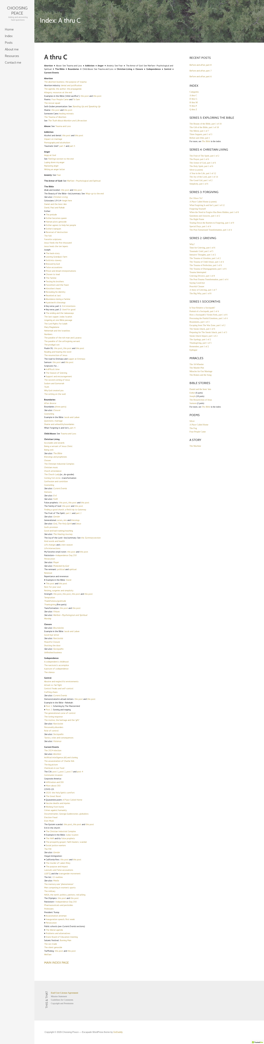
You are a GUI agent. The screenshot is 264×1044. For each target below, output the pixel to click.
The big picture (51, 764)
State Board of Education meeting (62, 936)
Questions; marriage (53, 420)
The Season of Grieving (56, 372)
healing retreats (66, 113)
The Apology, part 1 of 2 (200, 339)
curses (59, 520)
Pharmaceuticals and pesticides (58, 905)
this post (85, 96)
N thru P (193, 106)
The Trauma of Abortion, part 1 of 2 (205, 258)
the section (91, 537)
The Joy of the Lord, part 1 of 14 (203, 177)
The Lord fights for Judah (55, 323)
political (61, 569)
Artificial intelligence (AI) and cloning (61, 757)
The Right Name (196, 219)
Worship (47, 618)
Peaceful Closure (52, 641)
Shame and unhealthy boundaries (59, 424)
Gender (56, 516)
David (68, 579)
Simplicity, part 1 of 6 (198, 184)
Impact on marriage (53, 139)
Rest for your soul (52, 586)
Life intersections (52, 548)
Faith (55, 499)
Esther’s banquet (53, 228)
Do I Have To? (196, 198)
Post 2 (49, 709)
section (67, 120)
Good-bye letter (51, 634)
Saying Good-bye (197, 283)
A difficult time (53, 369)
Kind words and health (54, 541)
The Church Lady (51, 474)
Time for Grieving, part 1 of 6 (202, 248)
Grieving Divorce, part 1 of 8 (202, 276)
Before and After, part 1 (199, 138)
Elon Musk (49, 820)
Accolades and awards (54, 442)
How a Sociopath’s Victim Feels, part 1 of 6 (208, 315)
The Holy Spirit (65, 523)
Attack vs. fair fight (53, 685)
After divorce (50, 403)
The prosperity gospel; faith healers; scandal (66, 842)
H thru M (193, 102)
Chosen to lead (53, 274)
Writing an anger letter (54, 169)
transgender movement (70, 873)
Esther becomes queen (56, 218)
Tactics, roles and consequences (58, 737)
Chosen (47, 460)
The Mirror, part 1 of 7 (199, 131)
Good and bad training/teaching (58, 530)
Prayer (56, 562)
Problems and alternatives (58, 933)
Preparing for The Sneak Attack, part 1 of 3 (208, 332)
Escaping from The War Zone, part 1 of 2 (207, 325)
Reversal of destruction (57, 232)
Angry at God (50, 155)
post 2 (63, 771)
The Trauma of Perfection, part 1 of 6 (205, 265)
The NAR (50, 838)
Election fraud (50, 817)
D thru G (193, 99)
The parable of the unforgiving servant (62, 341)
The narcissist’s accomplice (56, 665)
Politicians (49, 908)
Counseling (49, 413)
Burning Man (65, 940)
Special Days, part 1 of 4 (200, 226)
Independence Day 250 (66, 555)
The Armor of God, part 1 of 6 (202, 163)
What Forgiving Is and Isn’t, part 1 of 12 (207, 205)
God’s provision (51, 527)
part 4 (72, 427)
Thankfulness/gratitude (55, 600)
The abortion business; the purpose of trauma (65, 81)
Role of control (51, 730)
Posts (9, 43)
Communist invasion (53, 775)
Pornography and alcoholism (57, 142)
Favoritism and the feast (57, 284)
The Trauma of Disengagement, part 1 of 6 (207, 269)
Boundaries (58, 627)
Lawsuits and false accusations (58, 870)
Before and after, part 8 (200, 64)
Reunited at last (53, 295)
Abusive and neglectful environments (61, 681)
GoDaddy (118, 1032)
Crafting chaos (51, 692)
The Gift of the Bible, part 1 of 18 (204, 127)
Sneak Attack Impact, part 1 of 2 (203, 336)
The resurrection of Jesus (55, 355)
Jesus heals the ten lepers (56, 246)
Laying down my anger (54, 162)
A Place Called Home (72, 799)
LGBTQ (47, 873)
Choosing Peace (17, 10)
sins (65, 520)
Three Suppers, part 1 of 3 (200, 134)
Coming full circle (52, 478)
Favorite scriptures (52, 239)
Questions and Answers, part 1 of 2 (204, 216)
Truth (46, 386)
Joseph (192, 396)
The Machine (195, 446)
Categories (194, 92)
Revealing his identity (55, 291)
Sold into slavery (53, 260)
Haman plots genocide (56, 221)
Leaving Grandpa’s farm (56, 256)
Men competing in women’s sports (60, 887)
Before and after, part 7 (200, 70)
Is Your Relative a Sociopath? (202, 308)
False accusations (54, 267)
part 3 (62, 146)
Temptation (49, 597)
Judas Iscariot (72, 834)
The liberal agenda (54, 929)
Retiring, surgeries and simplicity (58, 590)
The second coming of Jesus (57, 379)
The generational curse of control (59, 713)
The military (49, 891)
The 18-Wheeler (196, 364)
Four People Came (60, 99)
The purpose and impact (57, 866)
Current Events (60, 488)
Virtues (56, 611)
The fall (48, 235)
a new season (66, 544)
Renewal (48, 572)
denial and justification (71, 85)
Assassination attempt (56, 915)
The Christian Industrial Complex (59, 463)
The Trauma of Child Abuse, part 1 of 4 (206, 262)
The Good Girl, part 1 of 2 (200, 180)
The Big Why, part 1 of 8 (200, 293)
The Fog (193, 428)
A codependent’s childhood (56, 661)
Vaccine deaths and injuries (58, 803)
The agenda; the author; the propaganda (62, 88)
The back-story (53, 253)
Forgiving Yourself (197, 209)
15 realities (57, 877)
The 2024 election (52, 750)
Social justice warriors (56, 845)
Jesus (78, 523)
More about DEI (53, 785)
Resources (12, 56)
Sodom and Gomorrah (54, 383)
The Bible (57, 453)
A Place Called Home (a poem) (203, 201)
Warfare (56, 615)
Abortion (57, 754)
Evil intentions (68, 306)
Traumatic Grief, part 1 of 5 (201, 251)
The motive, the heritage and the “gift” (62, 720)
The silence (49, 672)
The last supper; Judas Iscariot (58, 316)
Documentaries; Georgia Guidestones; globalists (66, 813)
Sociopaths (58, 648)
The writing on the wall (55, 394)
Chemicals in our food (54, 768)
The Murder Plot (196, 368)
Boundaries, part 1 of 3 (199, 322)
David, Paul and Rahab (54, 207)
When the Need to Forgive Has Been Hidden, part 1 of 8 (214, 212)
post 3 (70, 771)
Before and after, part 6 (200, 76)
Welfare (47, 954)
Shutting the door (52, 645)
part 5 (72, 146)
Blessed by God (53, 263)
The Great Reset (53, 796)
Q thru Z (193, 109)
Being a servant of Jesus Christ (58, 446)
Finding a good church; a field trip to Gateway (65, 509)
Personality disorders (53, 727)
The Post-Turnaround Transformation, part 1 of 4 (210, 230)
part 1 (69, 513)
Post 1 (49, 706)
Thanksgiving (50, 604)
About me (12, 49)
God (55, 523)
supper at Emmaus (76, 358)
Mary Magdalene (51, 327)
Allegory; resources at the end (58, 92)
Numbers (48, 334)
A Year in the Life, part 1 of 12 (202, 173)
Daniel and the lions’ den (55, 204)
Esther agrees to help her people (61, 225)
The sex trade (50, 943)
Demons (48, 492)
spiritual (73, 569)
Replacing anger (51, 165)
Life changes (50, 544)
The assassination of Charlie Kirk (59, 761)
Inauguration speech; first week (60, 919)
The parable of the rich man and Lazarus (63, 337)
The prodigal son (52, 344)
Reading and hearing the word (57, 351)
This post (50, 583)
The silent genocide (53, 947)
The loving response (53, 716)
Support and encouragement (59, 376)
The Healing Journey (62, 534)
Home (9, 29)
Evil (55, 495)
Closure (56, 410)
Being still (48, 449)
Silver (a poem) (196, 170)
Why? (192, 244)
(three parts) (60, 406)
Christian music (51, 467)
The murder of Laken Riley (58, 863)
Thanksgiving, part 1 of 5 (200, 343)
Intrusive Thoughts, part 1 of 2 (202, 255)
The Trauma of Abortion (55, 117)
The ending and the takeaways (60, 313)
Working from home (55, 806)
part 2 (79, 513)
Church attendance (52, 471)
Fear (59, 175)
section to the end (61, 158)
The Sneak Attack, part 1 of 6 (202, 329)
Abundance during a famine (58, 299)
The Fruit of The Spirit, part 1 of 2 (204, 156)
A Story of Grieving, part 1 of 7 (203, 290)
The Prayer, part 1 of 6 (199, 159)
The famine (51, 277)
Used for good (68, 309)
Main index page (56, 962)
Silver (192, 421)
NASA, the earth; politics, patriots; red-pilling (64, 894)
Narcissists (58, 638)
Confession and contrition (56, 481)
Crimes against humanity (55, 810)
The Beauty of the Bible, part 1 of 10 (205, 124)
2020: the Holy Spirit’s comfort (60, 792)
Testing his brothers (55, 281)
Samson (192, 403)
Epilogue (193, 350)
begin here (67, 200)
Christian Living (60, 197)
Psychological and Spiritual (74, 615)
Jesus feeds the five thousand (58, 242)
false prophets (68, 838)
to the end (94, 193)
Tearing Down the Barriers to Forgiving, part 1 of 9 (211, 223)
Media (56, 880)
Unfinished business (53, 652)
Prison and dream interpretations (61, 270)
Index (9, 36)
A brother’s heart (53, 288)
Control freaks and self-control (58, 688)
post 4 (80, 771)
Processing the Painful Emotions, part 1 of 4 (208, 318)
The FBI (48, 849)
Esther (192, 393)
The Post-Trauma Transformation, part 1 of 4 (208, 279)
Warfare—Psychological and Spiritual (84, 180)
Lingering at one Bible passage (58, 320)
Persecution (49, 558)
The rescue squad (52, 103)
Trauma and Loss (63, 126)
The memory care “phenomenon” (59, 884)
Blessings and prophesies (55, 456)
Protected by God (61, 565)
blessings (75, 520)
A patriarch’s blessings (56, 302)
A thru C (193, 95)
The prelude (51, 214)
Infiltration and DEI (55, 782)
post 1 (56, 771)
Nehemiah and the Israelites (57, 330)
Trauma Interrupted (197, 272)
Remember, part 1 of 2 (199, 346)
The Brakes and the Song (200, 375)
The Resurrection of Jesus (200, 400)
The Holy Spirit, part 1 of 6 (201, 166)
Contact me (13, 62)
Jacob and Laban (71, 417)
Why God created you (54, 390)
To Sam (76, 99)
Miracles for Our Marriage (200, 371)
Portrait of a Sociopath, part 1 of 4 (204, 311)
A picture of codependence (56, 668)
